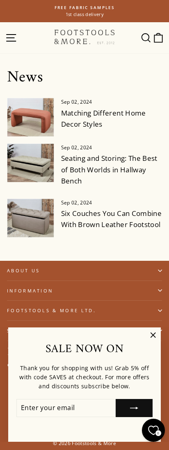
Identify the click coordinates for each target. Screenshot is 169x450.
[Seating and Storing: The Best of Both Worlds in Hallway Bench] (30, 163)
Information (30, 291)
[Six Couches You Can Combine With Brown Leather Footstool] (30, 218)
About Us (23, 270)
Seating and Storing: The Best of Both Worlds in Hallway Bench (109, 169)
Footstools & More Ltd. (51, 310)
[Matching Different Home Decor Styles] (30, 117)
